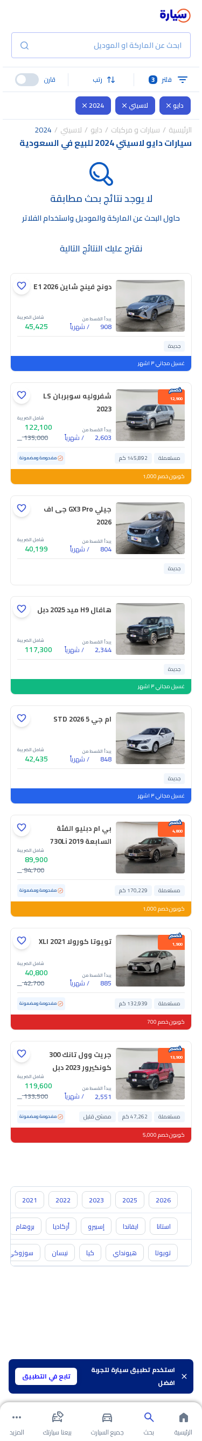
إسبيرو (96, 1226)
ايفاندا (130, 1226)
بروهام (25, 1226)
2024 (96, 105)
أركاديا (61, 1226)
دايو (178, 105)
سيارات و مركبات (135, 130)
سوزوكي (20, 1253)
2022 (63, 1200)
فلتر (161, 79)
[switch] (27, 79)
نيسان (60, 1253)
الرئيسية (180, 130)
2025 (129, 1200)
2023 (96, 1200)
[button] (101, 79)
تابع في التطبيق (46, 1376)
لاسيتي (138, 105)
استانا (164, 1226)
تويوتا (163, 1253)
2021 (29, 1200)
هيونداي (125, 1253)
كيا (90, 1253)
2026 (163, 1200)
